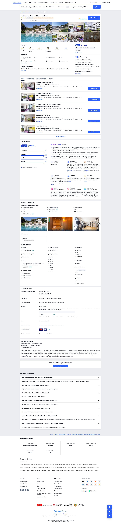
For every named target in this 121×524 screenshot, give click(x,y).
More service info (23, 486)
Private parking (52, 209)
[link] (93, 2)
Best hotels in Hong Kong (36, 464)
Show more (23, 70)
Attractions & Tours (43, 2)
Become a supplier (58, 493)
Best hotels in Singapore (25, 467)
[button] (75, 2)
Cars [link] (35, 2)
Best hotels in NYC (93, 464)
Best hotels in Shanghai (25, 464)
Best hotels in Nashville (25, 470)
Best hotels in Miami (81, 467)
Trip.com (51, 434)
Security (56, 495)
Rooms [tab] (23, 78)
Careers (38, 486)
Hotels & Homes (17, 2)
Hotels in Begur (79, 434)
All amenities (24, 63)
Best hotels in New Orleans (93, 467)
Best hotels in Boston (35, 470)
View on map (78, 73)
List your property (58, 488)
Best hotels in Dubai (49, 467)
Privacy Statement (41, 490)
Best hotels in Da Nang (93, 470)
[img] (36, 32)
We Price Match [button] (83, 19)
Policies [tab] (51, 78)
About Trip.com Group (41, 497)
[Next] (99, 224)
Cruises (61, 2)
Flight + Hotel (53, 2)
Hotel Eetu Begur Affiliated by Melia (34, 16)
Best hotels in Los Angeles (81, 470)
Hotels (56, 434)
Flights (25, 2)
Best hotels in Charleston (69, 470)
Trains (30, 2)
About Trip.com (40, 481)
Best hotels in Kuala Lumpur (38, 467)
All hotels (56, 490)
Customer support (24, 481)
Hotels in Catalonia (71, 434)
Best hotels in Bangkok (60, 464)
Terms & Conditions (41, 488)
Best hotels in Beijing (70, 464)
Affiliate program (57, 486)
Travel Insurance (69, 2)
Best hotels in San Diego (70, 467)
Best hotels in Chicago (59, 467)
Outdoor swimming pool (28, 207)
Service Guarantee (24, 483)
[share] (109, 511)
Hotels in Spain (62, 434)
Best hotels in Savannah (57, 470)
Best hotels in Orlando (46, 470)
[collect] (109, 507)
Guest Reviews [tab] (30, 78)
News (38, 483)
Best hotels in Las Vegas (48, 464)
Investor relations (58, 481)
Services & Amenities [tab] (41, 78)
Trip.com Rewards (58, 483)
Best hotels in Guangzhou (82, 464)
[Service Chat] (109, 516)
